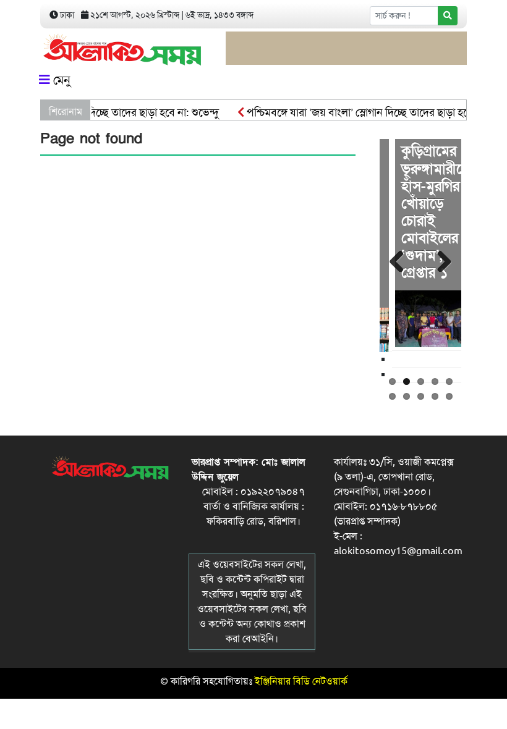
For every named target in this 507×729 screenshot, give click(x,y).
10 (449, 396)
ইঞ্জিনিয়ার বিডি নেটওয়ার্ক (301, 681)
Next (442, 259)
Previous (398, 259)
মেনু (60, 80)
